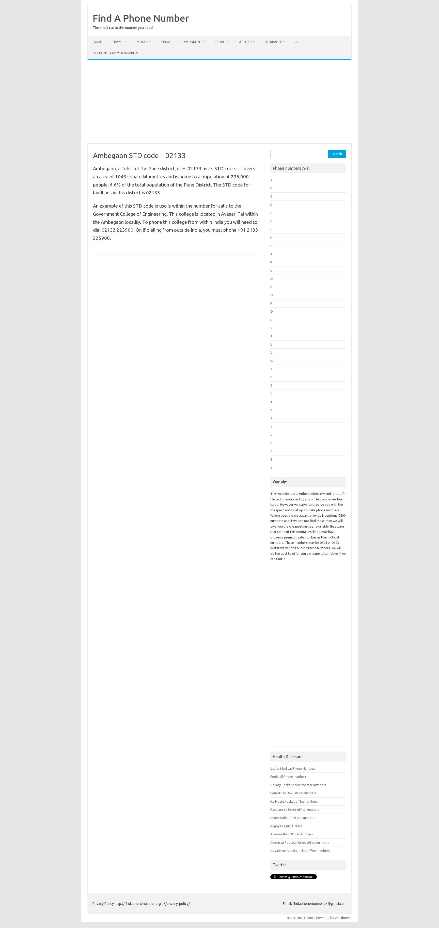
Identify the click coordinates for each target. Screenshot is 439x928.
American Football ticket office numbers (299, 842)
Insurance (273, 41)
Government (191, 41)
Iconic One (295, 917)
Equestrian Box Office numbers (293, 793)
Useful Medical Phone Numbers (293, 768)
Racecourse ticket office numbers (294, 809)
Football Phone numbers (288, 776)
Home (97, 41)
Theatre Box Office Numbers (291, 834)
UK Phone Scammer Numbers (115, 53)
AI (296, 41)
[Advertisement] (219, 101)
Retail (220, 41)
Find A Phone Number (141, 18)
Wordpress (343, 917)
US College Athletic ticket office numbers (300, 850)
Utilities (245, 41)
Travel (117, 41)
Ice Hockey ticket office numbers (294, 801)
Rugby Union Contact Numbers (292, 817)
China (165, 41)
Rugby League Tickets (286, 826)
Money (142, 41)
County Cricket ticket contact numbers (298, 785)
